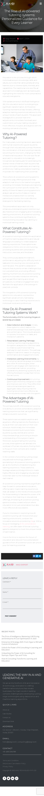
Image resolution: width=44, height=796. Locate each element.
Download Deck (8, 721)
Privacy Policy (8, 766)
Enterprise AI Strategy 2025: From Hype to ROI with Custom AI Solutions (22, 643)
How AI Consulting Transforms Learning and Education (19, 660)
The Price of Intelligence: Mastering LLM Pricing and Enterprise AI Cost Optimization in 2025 (20, 637)
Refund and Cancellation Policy (14, 763)
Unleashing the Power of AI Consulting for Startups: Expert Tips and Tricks (18, 654)
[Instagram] (16, 778)
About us (6, 710)
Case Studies (7, 714)
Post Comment (10, 616)
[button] (34, 556)
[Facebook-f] (4, 778)
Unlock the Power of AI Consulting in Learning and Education (22, 649)
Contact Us (6, 717)
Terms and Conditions (10, 760)
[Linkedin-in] (12, 778)
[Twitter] (8, 778)
